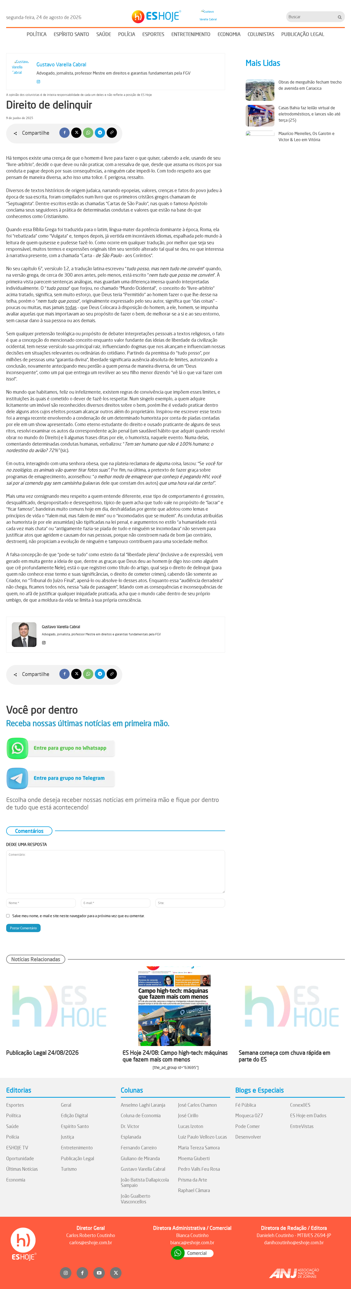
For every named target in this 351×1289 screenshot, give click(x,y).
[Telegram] (100, 133)
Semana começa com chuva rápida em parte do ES (284, 1056)
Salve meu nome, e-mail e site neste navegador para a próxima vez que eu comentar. (78, 916)
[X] (76, 133)
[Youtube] (99, 1273)
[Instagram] (38, 81)
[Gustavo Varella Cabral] (209, 17)
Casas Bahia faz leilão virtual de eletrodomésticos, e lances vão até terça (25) (309, 114)
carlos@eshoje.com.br (90, 1242)
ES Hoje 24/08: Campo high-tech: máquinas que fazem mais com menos (175, 1056)
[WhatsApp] (88, 133)
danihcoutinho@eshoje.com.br (294, 1242)
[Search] (340, 16)
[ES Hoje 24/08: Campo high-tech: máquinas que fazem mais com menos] (176, 1006)
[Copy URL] (112, 133)
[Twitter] (116, 1273)
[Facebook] (64, 133)
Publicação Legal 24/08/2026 (42, 1052)
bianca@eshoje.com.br (192, 1242)
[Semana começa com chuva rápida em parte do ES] (292, 1006)
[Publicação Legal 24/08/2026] (59, 1006)
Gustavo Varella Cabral (61, 64)
